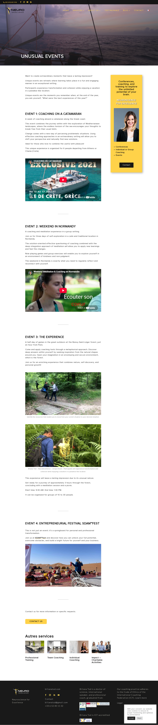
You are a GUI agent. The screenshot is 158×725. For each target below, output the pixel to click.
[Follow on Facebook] (45, 695)
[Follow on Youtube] (58, 695)
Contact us (36, 621)
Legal (120, 703)
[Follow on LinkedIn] (54, 695)
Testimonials (112, 10)
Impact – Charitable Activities (97, 660)
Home (66, 10)
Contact (139, 10)
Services (77, 10)
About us (93, 10)
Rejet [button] (139, 718)
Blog (125, 10)
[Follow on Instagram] (50, 695)
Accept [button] (131, 718)
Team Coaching (55, 658)
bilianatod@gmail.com (56, 702)
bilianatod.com (52, 689)
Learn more (141, 698)
